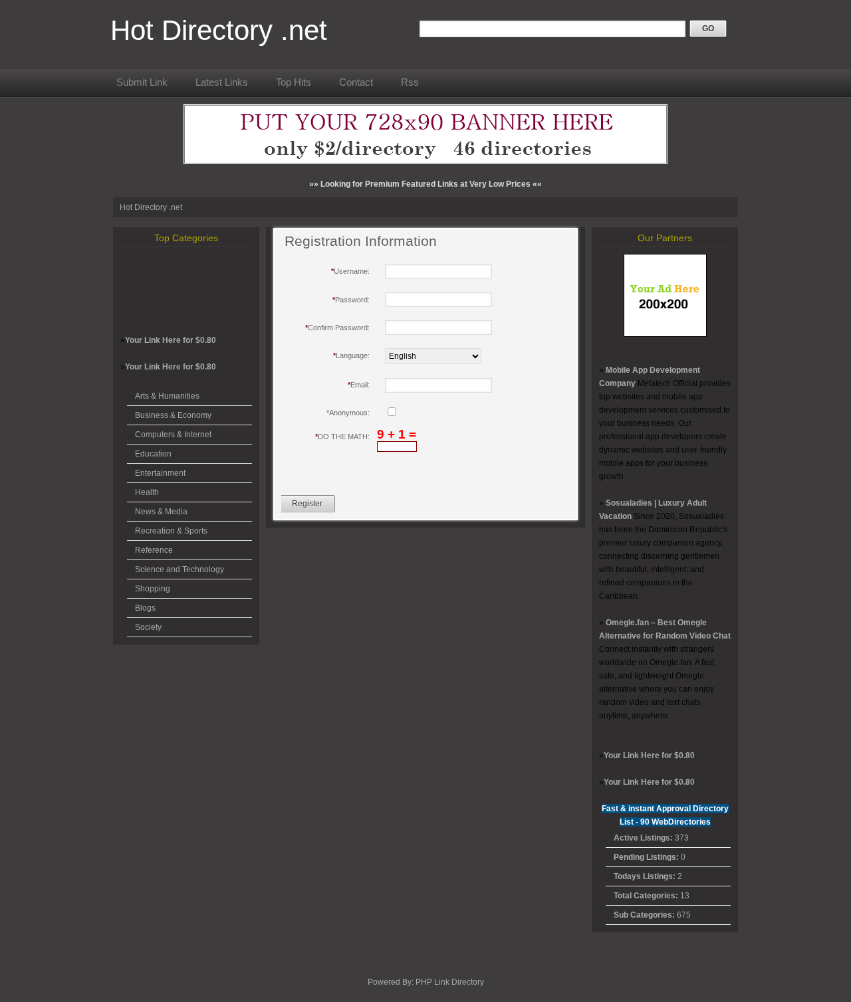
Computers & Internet (173, 434)
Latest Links (221, 82)
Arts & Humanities (167, 396)
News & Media (161, 511)
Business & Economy (173, 415)
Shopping (152, 588)
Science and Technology (179, 569)
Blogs (145, 608)
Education (153, 453)
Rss (410, 82)
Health (147, 492)
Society (148, 627)
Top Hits (293, 82)
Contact (356, 82)
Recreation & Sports (171, 531)
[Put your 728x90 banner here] (425, 161)
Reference (154, 550)
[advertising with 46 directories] (665, 334)
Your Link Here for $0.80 (170, 340)
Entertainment (160, 473)
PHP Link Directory (450, 982)
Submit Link (142, 82)
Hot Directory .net (218, 30)
